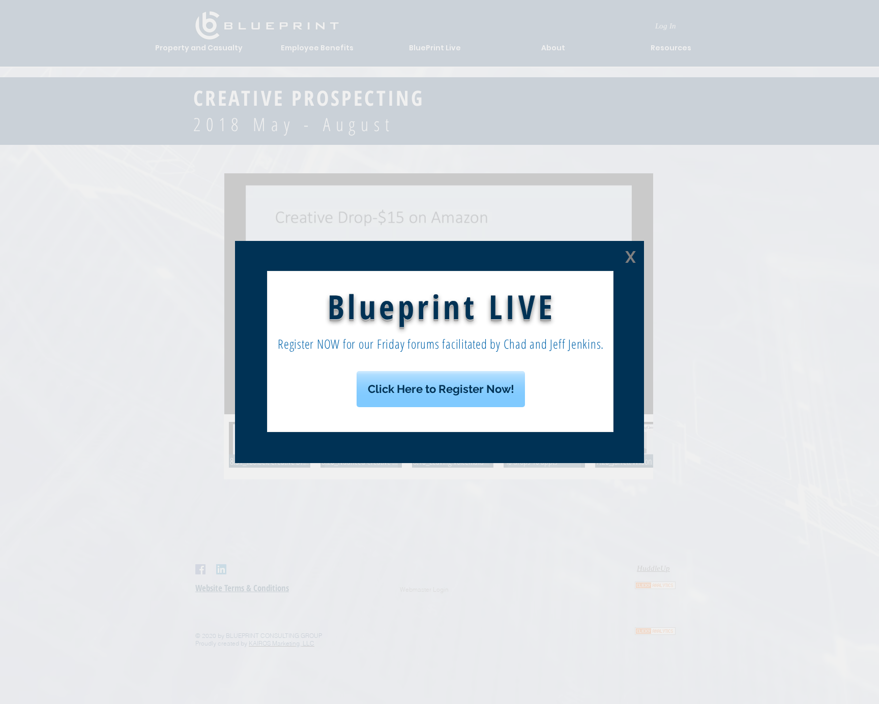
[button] (630, 257)
